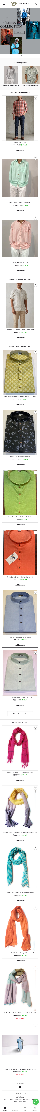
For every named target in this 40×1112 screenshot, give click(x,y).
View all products (20, 714)
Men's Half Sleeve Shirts (31, 85)
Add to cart (20, 150)
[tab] (18, 55)
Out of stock (20, 1018)
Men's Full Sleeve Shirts (11, 85)
